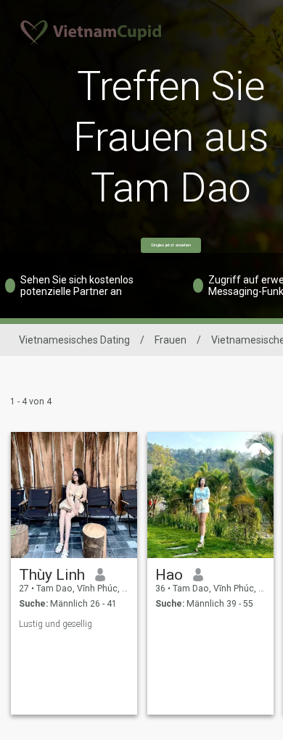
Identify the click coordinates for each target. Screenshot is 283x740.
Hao (169, 574)
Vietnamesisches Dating (74, 340)
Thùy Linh (52, 574)
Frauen (170, 340)
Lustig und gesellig (55, 624)
